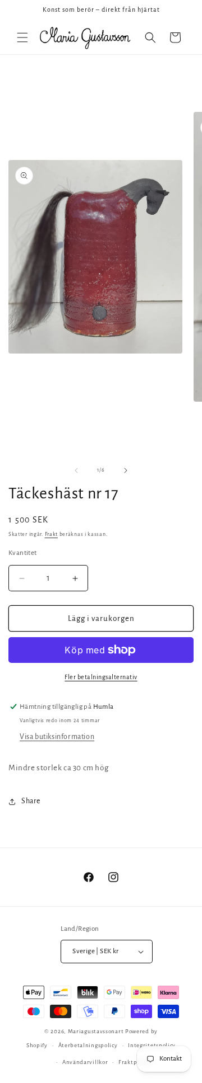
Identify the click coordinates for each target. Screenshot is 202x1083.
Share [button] (30, 801)
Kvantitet (22, 553)
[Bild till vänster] (76, 470)
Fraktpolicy (134, 1062)
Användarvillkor (85, 1062)
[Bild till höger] (125, 470)
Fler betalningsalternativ (101, 677)
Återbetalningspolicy (88, 1045)
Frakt (51, 534)
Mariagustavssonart (96, 1031)
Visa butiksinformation (57, 737)
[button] (22, 37)
